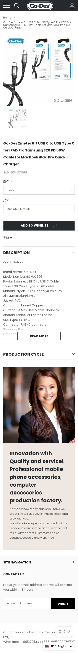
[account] (72, 5)
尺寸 (7, 200)
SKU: (6, 172)
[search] (16, 5)
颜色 (7, 181)
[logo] (40, 5)
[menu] (6, 5)
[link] (17, 118)
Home (7, 17)
